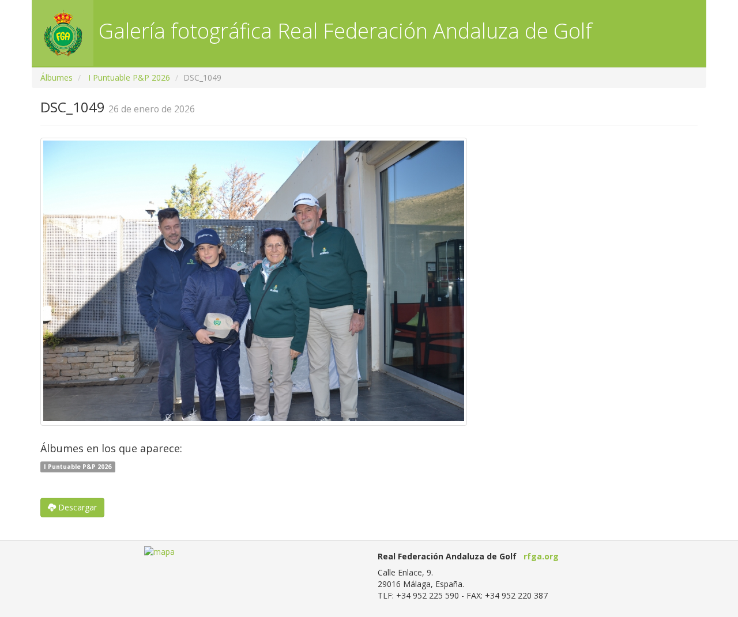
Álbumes (56, 77)
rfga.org (541, 556)
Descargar (76, 507)
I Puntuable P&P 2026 (129, 77)
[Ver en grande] (253, 282)
